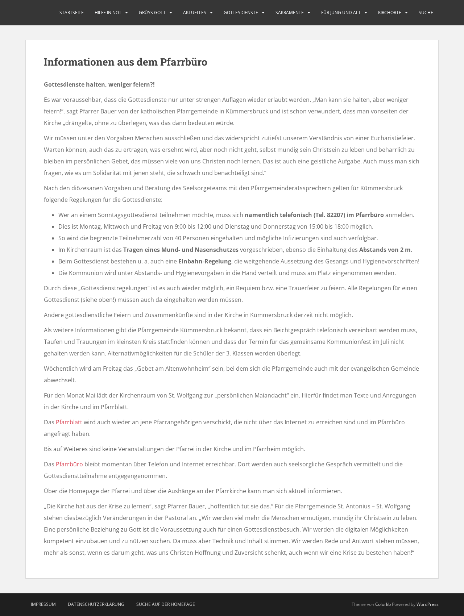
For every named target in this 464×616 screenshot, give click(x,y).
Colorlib (383, 604)
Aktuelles (194, 12)
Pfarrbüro (70, 464)
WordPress (428, 604)
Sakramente (290, 12)
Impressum (43, 604)
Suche (426, 12)
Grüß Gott (152, 12)
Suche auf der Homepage (165, 604)
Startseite (71, 12)
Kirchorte (389, 12)
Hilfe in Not (108, 12)
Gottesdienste (241, 12)
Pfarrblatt (70, 422)
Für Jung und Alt (341, 12)
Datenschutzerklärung (96, 604)
